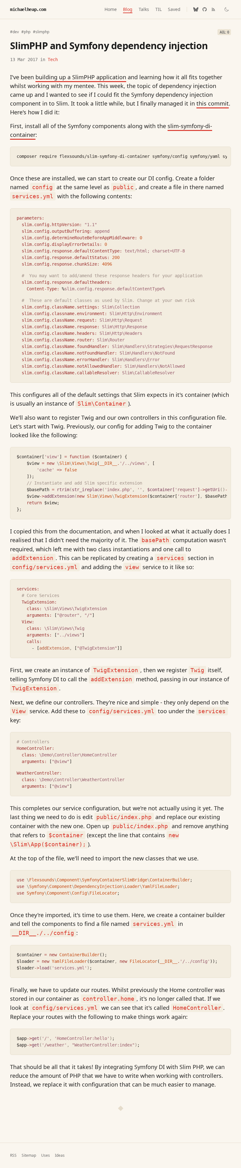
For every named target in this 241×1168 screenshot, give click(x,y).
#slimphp (41, 31)
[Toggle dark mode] (226, 9)
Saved (174, 9)
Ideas (60, 1155)
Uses (45, 1155)
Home (110, 9)
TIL (158, 9)
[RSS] (213, 9)
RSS (13, 1155)
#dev (14, 31)
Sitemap (29, 1155)
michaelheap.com (28, 9)
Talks (144, 9)
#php (25, 31)
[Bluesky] (195, 9)
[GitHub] (204, 9)
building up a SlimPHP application (80, 77)
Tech (53, 59)
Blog (127, 9)
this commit (212, 103)
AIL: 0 (224, 32)
